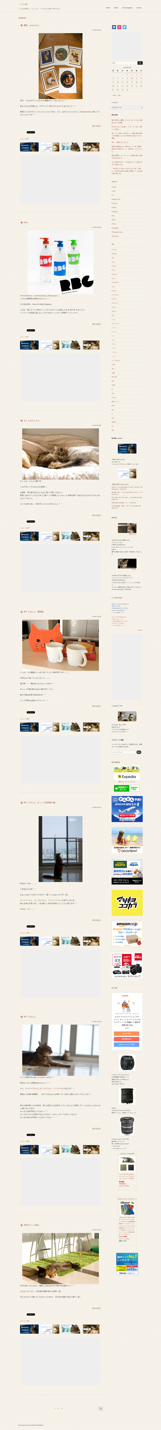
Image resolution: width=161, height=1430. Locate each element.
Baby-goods (114, 274)
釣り (113, 426)
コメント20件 (24, 528)
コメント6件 (24, 337)
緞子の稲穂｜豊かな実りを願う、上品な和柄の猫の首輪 (127, 497)
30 (127, 90)
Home (108, 8)
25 (136, 86)
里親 (113, 418)
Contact (139, 8)
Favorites (114, 203)
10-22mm (114, 249)
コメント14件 (24, 933)
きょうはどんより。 (32, 420)
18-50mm (114, 254)
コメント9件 (24, 139)
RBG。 (27, 222)
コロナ (113, 340)
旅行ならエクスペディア (126, 782)
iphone (113, 278)
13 (113, 82)
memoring (37, 296)
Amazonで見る (126, 1033)
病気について (115, 401)
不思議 (113, 364)
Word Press (115, 236)
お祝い (113, 315)
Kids (113, 216)
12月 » (119, 95)
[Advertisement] (60, 179)
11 (136, 78)
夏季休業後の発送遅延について (120, 502)
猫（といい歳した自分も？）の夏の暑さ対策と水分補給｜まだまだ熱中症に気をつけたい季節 (127, 136)
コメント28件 (24, 719)
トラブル (114, 348)
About (116, 8)
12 (141, 78)
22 (122, 86)
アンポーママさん (55, 900)
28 (117, 90)
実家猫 (113, 385)
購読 (138, 752)
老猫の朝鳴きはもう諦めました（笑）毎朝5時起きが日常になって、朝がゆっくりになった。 (127, 149)
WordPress (114, 290)
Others (114, 220)
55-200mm (114, 266)
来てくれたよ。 (30, 1017)
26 (141, 86)
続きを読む (96, 126)
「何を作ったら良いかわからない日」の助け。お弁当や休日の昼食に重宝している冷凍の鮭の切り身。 (127, 171)
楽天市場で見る (126, 1039)
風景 (113, 430)
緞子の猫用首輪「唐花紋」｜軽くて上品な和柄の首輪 (126, 506)
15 (122, 82)
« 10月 (114, 95)
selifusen (23, 296)
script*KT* (140, 630)
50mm (113, 262)
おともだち (115, 303)
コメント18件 (24, 1141)
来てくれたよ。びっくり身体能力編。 (40, 802)
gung (53, 296)
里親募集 (114, 422)
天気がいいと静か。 (32, 1225)
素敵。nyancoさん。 (32, 25)
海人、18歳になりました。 (121, 142)
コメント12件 (24, 1321)
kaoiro (30, 296)
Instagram (115, 211)
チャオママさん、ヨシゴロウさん (33, 900)
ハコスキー (114, 352)
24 (132, 86)
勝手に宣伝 (114, 376)
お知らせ (114, 311)
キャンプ (114, 331)
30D (113, 258)
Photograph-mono (117, 232)
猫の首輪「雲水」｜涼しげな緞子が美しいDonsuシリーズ (127, 492)
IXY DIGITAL (115, 282)
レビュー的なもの (116, 360)
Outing (114, 224)
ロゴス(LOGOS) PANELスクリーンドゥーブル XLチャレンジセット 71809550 (126, 1176)
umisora (113, 286)
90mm (113, 270)
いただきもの (115, 294)
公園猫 (113, 372)
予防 (113, 368)
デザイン (114, 344)
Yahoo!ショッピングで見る (127, 1044)
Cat (113, 195)
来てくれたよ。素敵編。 (34, 612)
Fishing (114, 207)
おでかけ (114, 299)
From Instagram (127, 8)
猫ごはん (114, 397)
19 (141, 82)
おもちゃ (114, 307)
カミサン (114, 327)
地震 (113, 381)
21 (117, 86)
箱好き (113, 405)
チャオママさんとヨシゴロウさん (38, 1088)
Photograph (115, 228)
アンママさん (58, 1088)
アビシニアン (115, 323)
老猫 (113, 409)
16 (127, 82)
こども (113, 319)
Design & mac (116, 199)
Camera (114, 187)
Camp (113, 191)
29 (122, 90)
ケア (113, 336)
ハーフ (114, 356)
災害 (113, 393)
